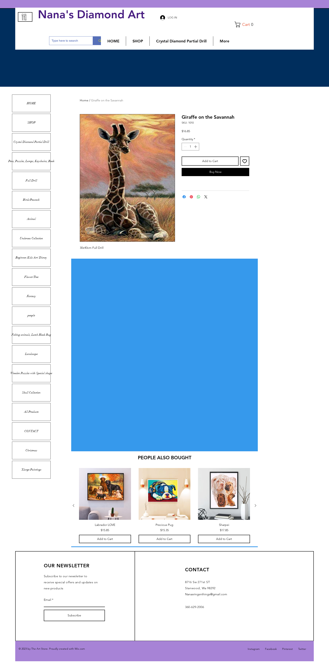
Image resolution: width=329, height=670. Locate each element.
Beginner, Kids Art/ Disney (31, 257)
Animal (31, 219)
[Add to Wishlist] (244, 161)
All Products (31, 411)
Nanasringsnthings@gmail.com (206, 594)
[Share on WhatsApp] (198, 197)
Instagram (254, 649)
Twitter (302, 649)
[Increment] (196, 146)
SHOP (31, 122)
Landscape (31, 354)
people (31, 315)
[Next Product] (255, 505)
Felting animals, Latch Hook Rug (31, 334)
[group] (164, 505)
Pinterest (287, 649)
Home (84, 100)
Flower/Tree (31, 277)
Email (47, 599)
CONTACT (31, 431)
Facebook (271, 649)
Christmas (31, 450)
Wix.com (80, 648)
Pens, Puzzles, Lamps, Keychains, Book (31, 161)
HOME (31, 103)
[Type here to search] (100, 41)
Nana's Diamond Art (93, 14)
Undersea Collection (31, 238)
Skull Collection (31, 392)
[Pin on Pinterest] (191, 197)
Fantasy (31, 296)
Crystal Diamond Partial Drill (31, 142)
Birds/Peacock (31, 199)
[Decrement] (185, 146)
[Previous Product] (73, 505)
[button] (245, 24)
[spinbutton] (190, 146)
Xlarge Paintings (31, 469)
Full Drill (31, 180)
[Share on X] (206, 197)
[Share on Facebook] (184, 197)
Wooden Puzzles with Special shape (31, 373)
